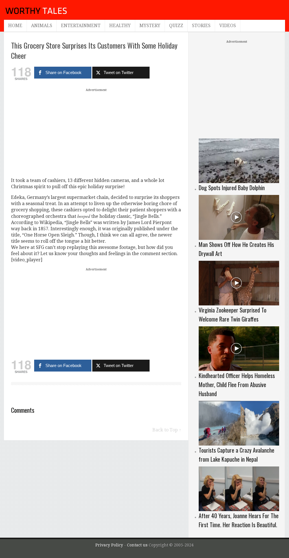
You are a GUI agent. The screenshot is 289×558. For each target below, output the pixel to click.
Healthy (120, 25)
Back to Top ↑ (166, 430)
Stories (201, 25)
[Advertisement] (96, 132)
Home (15, 25)
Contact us (138, 545)
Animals (41, 25)
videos (227, 25)
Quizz (176, 25)
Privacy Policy (109, 545)
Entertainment (80, 25)
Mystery (149, 25)
